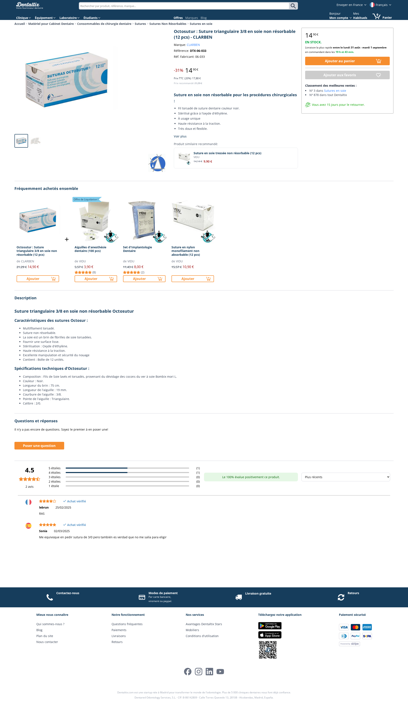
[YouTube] (220, 671)
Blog (204, 18)
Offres (178, 18)
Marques (191, 18)
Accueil (19, 24)
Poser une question (39, 445)
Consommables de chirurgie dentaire (104, 24)
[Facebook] (187, 671)
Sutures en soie (201, 24)
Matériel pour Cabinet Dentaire (51, 24)
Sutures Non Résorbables (167, 24)
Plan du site (44, 636)
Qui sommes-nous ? (50, 624)
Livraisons (119, 636)
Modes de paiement (163, 593)
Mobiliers (192, 630)
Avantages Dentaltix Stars (204, 624)
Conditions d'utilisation (202, 636)
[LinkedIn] (209, 671)
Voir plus (180, 136)
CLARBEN (193, 45)
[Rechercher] (294, 5)
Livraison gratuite (258, 593)
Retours (353, 593)
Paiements (119, 630)
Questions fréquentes (127, 624)
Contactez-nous (67, 593)
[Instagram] (198, 671)
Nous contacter (47, 642)
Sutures (140, 24)
